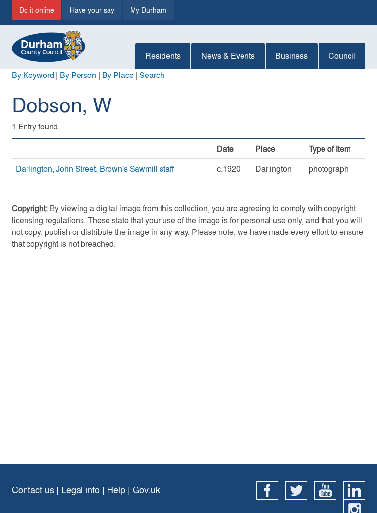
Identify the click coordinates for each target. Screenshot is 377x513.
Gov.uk (146, 490)
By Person (78, 74)
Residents (163, 55)
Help (116, 490)
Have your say (92, 10)
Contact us (33, 490)
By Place (118, 74)
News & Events (228, 55)
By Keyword (33, 74)
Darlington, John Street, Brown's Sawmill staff (95, 168)
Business (291, 55)
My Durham (148, 10)
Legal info (80, 490)
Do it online (36, 10)
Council (341, 55)
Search (151, 74)
